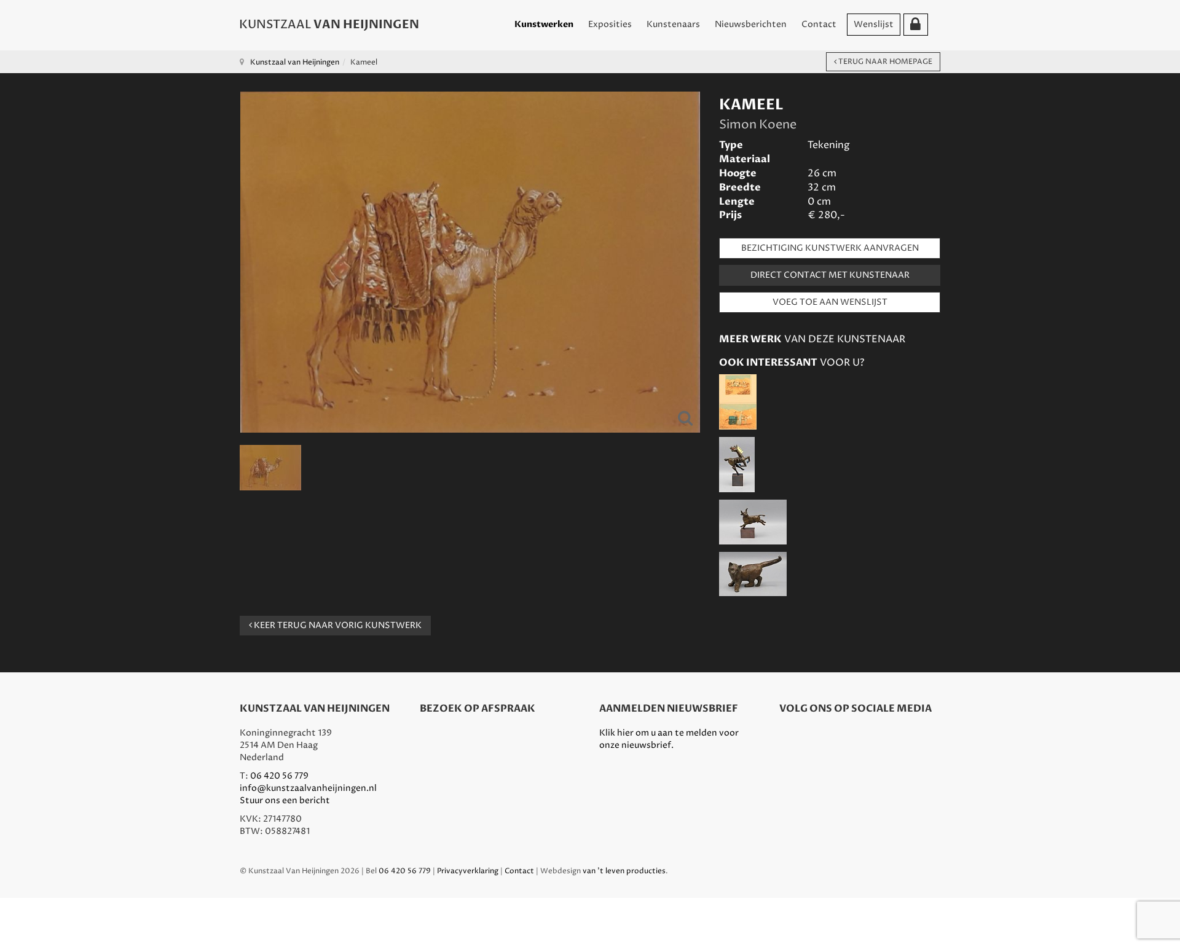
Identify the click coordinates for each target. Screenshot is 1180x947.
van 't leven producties (624, 871)
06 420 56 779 (279, 776)
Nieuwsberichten (751, 24)
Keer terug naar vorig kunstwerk (337, 625)
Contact (818, 24)
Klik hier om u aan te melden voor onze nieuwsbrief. (669, 739)
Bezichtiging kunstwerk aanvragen (830, 248)
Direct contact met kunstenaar (830, 275)
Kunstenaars (673, 24)
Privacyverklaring (467, 871)
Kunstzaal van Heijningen (294, 62)
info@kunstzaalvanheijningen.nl (308, 788)
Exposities (610, 24)
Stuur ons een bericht (285, 800)
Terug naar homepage (884, 62)
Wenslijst (874, 24)
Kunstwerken (543, 24)
